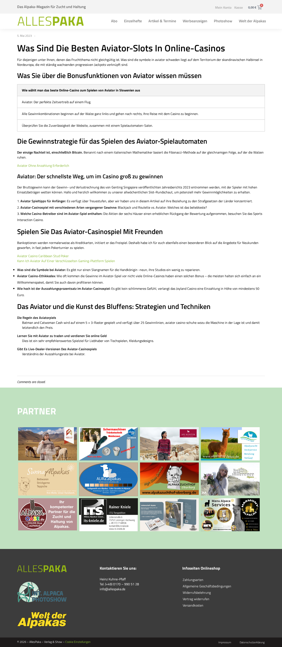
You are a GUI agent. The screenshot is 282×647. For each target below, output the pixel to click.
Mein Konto (223, 7)
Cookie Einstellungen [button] (78, 642)
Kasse (238, 7)
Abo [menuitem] (114, 21)
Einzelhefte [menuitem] (133, 21)
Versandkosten (193, 605)
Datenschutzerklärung (252, 642)
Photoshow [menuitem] (223, 21)
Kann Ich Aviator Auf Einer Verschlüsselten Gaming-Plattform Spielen (66, 260)
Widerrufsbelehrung (197, 592)
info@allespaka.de (112, 589)
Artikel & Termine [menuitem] (162, 21)
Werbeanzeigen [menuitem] (195, 21)
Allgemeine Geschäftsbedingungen (207, 586)
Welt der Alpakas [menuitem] (252, 21)
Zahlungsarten (193, 579)
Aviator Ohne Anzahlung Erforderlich (43, 165)
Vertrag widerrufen (196, 598)
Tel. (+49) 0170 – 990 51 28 (119, 584)
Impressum (224, 642)
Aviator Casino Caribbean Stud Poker (43, 255)
